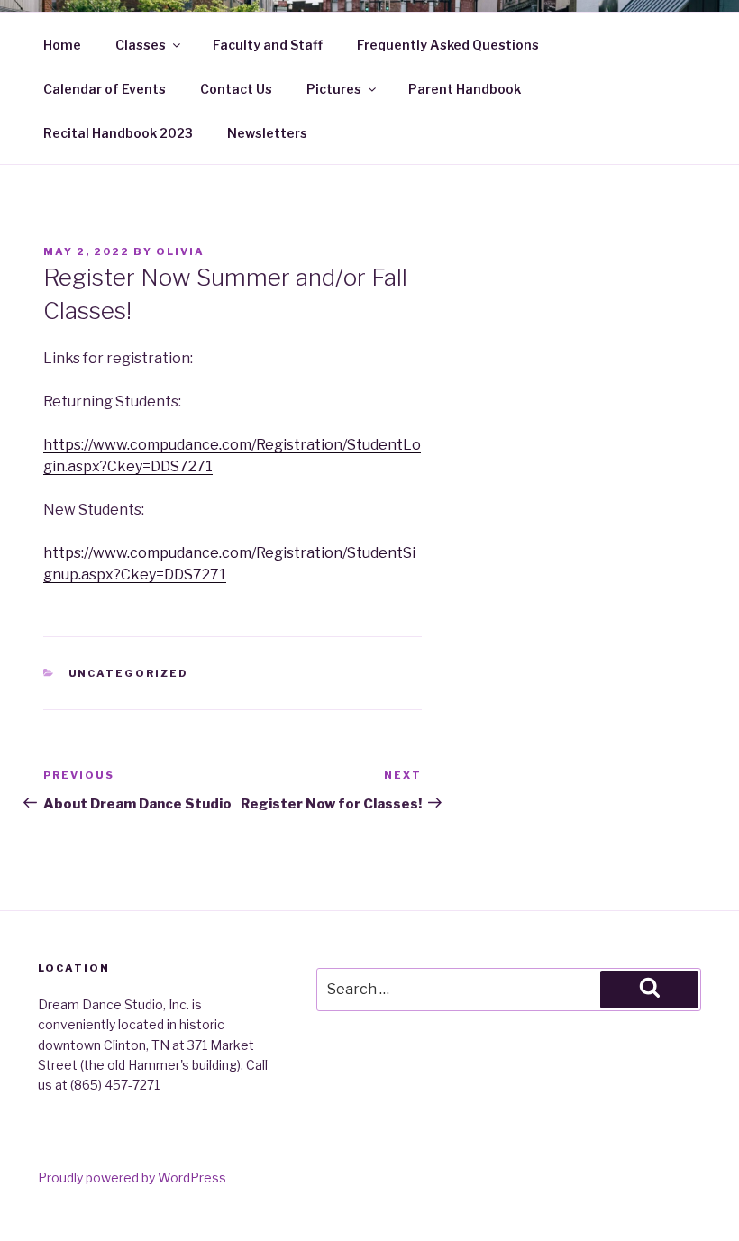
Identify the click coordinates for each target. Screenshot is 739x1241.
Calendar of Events (104, 88)
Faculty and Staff (268, 44)
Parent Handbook (464, 88)
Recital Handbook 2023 (118, 133)
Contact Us (236, 88)
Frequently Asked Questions (448, 44)
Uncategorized (128, 673)
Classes (140, 44)
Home (62, 44)
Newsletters (267, 133)
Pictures (333, 88)
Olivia (180, 251)
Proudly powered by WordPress (132, 1177)
